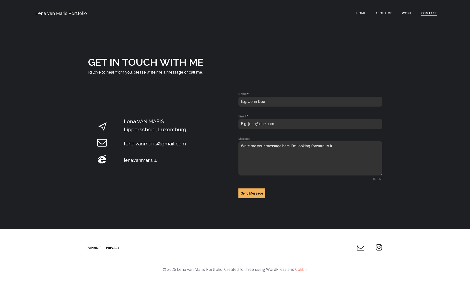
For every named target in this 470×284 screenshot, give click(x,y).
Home (361, 13)
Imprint (94, 247)
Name (243, 94)
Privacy (113, 247)
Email (243, 116)
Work (406, 13)
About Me (384, 13)
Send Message (252, 193)
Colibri (301, 269)
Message (244, 139)
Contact (429, 13)
